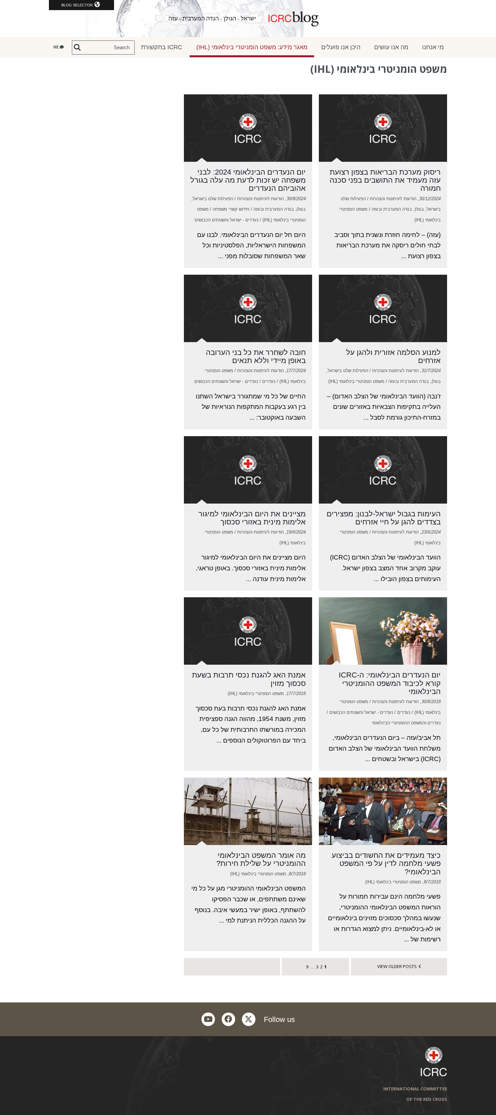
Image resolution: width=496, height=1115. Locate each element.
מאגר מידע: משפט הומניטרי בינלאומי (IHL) (251, 47)
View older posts (397, 966)
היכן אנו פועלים (340, 47)
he (56, 47)
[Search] (77, 47)
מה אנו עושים (391, 47)
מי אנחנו (433, 47)
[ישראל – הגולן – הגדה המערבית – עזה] (248, 18)
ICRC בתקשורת (161, 47)
